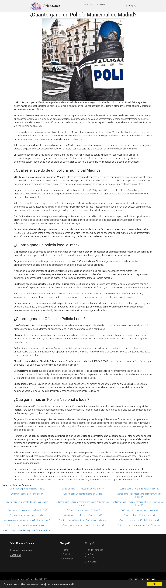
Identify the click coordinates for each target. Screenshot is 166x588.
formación (92, 562)
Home (65, 550)
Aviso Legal (89, 4)
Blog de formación (96, 550)
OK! (154, 584)
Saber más (15, 555)
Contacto (101, 4)
